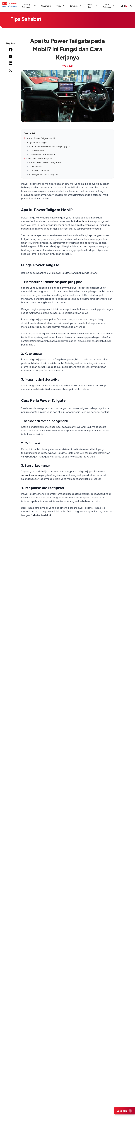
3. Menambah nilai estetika (42, 154)
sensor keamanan (31, 475)
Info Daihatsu (107, 5)
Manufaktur (46, 6)
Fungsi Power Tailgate (37, 142)
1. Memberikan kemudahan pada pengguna (49, 146)
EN (122, 6)
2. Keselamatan (36, 150)
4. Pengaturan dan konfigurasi (43, 174)
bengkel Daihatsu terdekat (36, 515)
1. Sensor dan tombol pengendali (45, 162)
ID (126, 6)
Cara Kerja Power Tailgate (39, 158)
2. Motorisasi (35, 166)
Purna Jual (89, 5)
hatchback (83, 221)
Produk (59, 6)
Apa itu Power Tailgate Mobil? (40, 138)
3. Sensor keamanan (39, 170)
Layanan (74, 6)
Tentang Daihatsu (26, 5)
